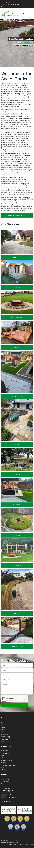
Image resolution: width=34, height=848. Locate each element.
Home (4, 722)
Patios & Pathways (7, 760)
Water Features (17, 317)
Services (4, 725)
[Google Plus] (6, 2)
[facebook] (1, 2)
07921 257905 (15, 4)
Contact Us (5, 739)
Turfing (17, 535)
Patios (16, 445)
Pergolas (16, 565)
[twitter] (4, 2)
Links (26, 844)
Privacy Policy (13, 844)
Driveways (17, 257)
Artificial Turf (16, 396)
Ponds (16, 475)
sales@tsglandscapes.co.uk (10, 6)
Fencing (17, 614)
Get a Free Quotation (16, 215)
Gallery (4, 727)
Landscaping (17, 505)
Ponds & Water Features (9, 765)
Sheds (16, 287)
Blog (3, 741)
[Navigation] (23, 13)
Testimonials (5, 732)
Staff (3, 729)
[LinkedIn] (9, 2)
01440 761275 (5, 4)
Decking (17, 348)
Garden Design (16, 647)
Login (31, 844)
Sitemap (21, 844)
